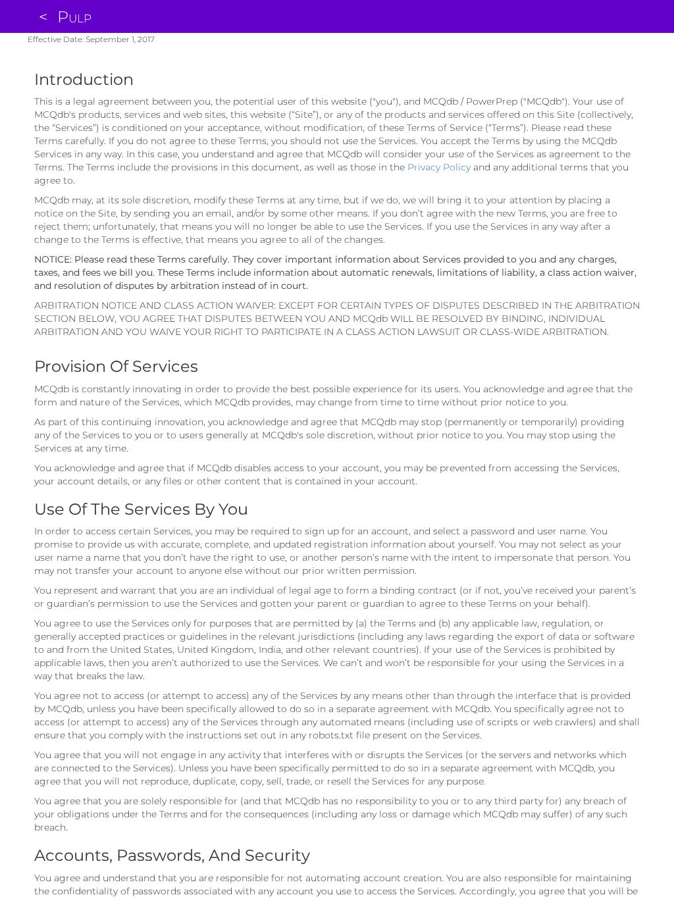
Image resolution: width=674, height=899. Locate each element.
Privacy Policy (439, 167)
